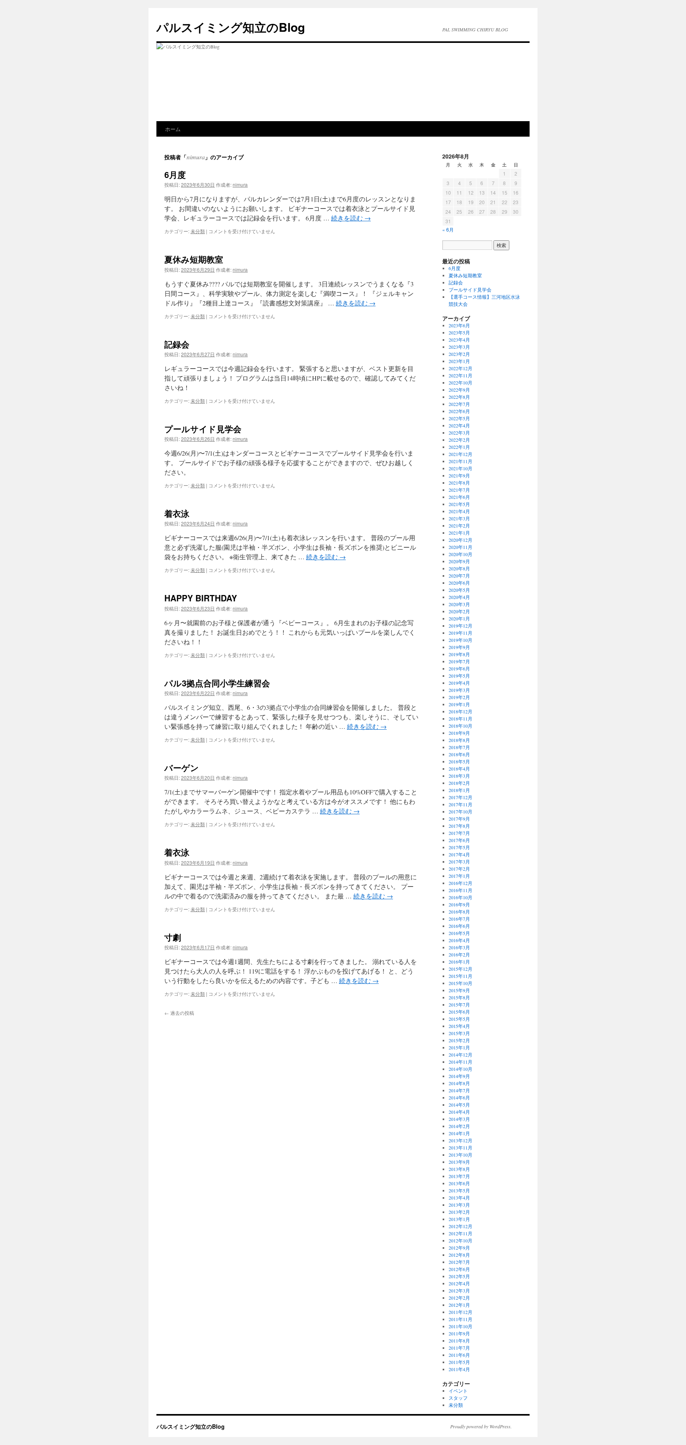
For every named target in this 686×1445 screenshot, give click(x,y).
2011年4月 (459, 1369)
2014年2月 (459, 1126)
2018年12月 (460, 711)
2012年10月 (460, 1240)
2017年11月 (460, 804)
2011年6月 (459, 1355)
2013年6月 (459, 1183)
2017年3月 (459, 861)
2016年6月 (459, 926)
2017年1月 (459, 876)
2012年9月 (459, 1247)
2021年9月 (459, 475)
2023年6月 (459, 325)
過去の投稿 (179, 1012)
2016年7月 (459, 919)
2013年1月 (459, 1219)
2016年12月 (460, 883)
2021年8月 (459, 482)
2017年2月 (459, 868)
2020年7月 (459, 575)
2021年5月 (459, 504)
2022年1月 (459, 447)
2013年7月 (459, 1176)
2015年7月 (459, 1004)
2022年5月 (459, 418)
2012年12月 (460, 1226)
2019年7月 (459, 661)
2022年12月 (460, 368)
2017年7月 (459, 833)
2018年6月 (459, 754)
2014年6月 (459, 1097)
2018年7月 (459, 747)
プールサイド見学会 (202, 429)
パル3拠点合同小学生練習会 (217, 683)
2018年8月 (459, 740)
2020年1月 (459, 618)
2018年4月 (459, 768)
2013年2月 (459, 1212)
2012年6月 (459, 1269)
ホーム (173, 129)
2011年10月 (460, 1326)
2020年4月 (459, 597)
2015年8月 (459, 997)
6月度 (175, 174)
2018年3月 (459, 776)
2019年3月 (459, 690)
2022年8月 (459, 397)
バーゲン (181, 767)
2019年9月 (459, 647)
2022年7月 (459, 404)
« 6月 (448, 229)
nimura (196, 157)
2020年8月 (459, 568)
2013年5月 (459, 1190)
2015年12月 (460, 969)
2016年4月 (459, 940)
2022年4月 (459, 425)
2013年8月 (459, 1169)
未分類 (198, 231)
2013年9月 (459, 1162)
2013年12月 (460, 1140)
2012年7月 (459, 1262)
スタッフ (458, 1398)
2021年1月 (459, 532)
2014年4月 (459, 1112)
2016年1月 (459, 961)
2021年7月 (459, 490)
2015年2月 (459, 1040)
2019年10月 (460, 640)
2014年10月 (460, 1069)
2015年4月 (459, 1026)
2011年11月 (460, 1319)
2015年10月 (460, 983)
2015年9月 (459, 990)
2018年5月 (459, 761)
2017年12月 (460, 797)
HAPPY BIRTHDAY (200, 598)
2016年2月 (459, 954)
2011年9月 (459, 1333)
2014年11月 (460, 1062)
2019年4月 (459, 683)
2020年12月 (460, 540)
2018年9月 (459, 733)
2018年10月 (460, 725)
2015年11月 (460, 976)
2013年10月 (460, 1154)
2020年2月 (459, 611)
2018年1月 (459, 790)
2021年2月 (459, 525)
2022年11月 (460, 375)
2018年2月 (459, 783)
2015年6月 (459, 1011)
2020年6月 (459, 583)
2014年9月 (459, 1076)
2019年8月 (459, 654)
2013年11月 (460, 1147)
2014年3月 (459, 1119)
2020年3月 (459, 604)
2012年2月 (459, 1297)
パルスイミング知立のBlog (230, 26)
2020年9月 (459, 561)
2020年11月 (460, 547)
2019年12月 (460, 625)
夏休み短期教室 (193, 259)
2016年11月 (460, 890)
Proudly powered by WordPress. (481, 1426)
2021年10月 (460, 468)
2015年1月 (459, 1047)
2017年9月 (459, 818)
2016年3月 (459, 947)
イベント (458, 1390)
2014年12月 (460, 1054)
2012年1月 (459, 1305)
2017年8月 (459, 826)
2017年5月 (459, 847)
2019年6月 (459, 668)
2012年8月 (459, 1255)
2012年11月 (460, 1233)
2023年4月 (459, 339)
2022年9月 (459, 389)
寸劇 (172, 937)
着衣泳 (176, 513)
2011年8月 (459, 1340)
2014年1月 (459, 1133)
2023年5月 (459, 332)
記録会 (176, 344)
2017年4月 (459, 854)
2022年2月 (459, 440)
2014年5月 (459, 1104)
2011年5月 (459, 1362)
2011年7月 (459, 1348)
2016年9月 (459, 904)
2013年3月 (459, 1205)
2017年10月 (460, 811)
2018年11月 (460, 718)
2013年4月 (459, 1197)
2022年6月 (459, 411)
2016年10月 (460, 897)
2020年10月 (460, 554)
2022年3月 (459, 432)
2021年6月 (459, 497)
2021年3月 (459, 518)
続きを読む (351, 218)
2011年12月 (460, 1312)
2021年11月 (460, 461)
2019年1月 (459, 704)
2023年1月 (459, 361)
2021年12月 (460, 454)
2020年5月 (459, 590)
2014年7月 (459, 1090)
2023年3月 (459, 347)
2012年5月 (459, 1276)
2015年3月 (459, 1033)
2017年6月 (459, 840)
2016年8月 (459, 911)
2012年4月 (459, 1283)
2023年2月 (459, 354)
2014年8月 (459, 1083)
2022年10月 (460, 382)
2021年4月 (459, 511)
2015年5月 (459, 1019)
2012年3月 (459, 1290)
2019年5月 (459, 675)
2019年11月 (460, 633)
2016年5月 (459, 933)
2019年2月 (459, 697)
